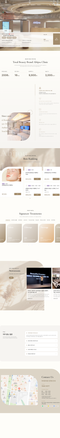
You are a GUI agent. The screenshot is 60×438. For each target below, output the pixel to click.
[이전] (27, 303)
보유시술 (14, 37)
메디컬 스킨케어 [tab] (43, 220)
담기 (37, 194)
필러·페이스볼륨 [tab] (14, 220)
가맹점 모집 (54, 1)
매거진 (19, 4)
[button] (50, 5)
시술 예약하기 (33, 4)
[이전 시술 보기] (29, 245)
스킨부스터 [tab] (25, 220)
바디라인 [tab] (48, 220)
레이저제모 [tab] (53, 220)
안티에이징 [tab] (20, 220)
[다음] (36, 303)
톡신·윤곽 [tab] (37, 220)
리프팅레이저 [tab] (8, 220)
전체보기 (11, 277)
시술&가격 (23, 4)
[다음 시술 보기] (32, 245)
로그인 (51, 1)
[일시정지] (38, 303)
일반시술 (4, 37)
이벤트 (28, 4)
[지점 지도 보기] (52, 5)
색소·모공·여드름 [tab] (31, 220)
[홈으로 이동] (1, 4)
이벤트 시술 (9, 37)
